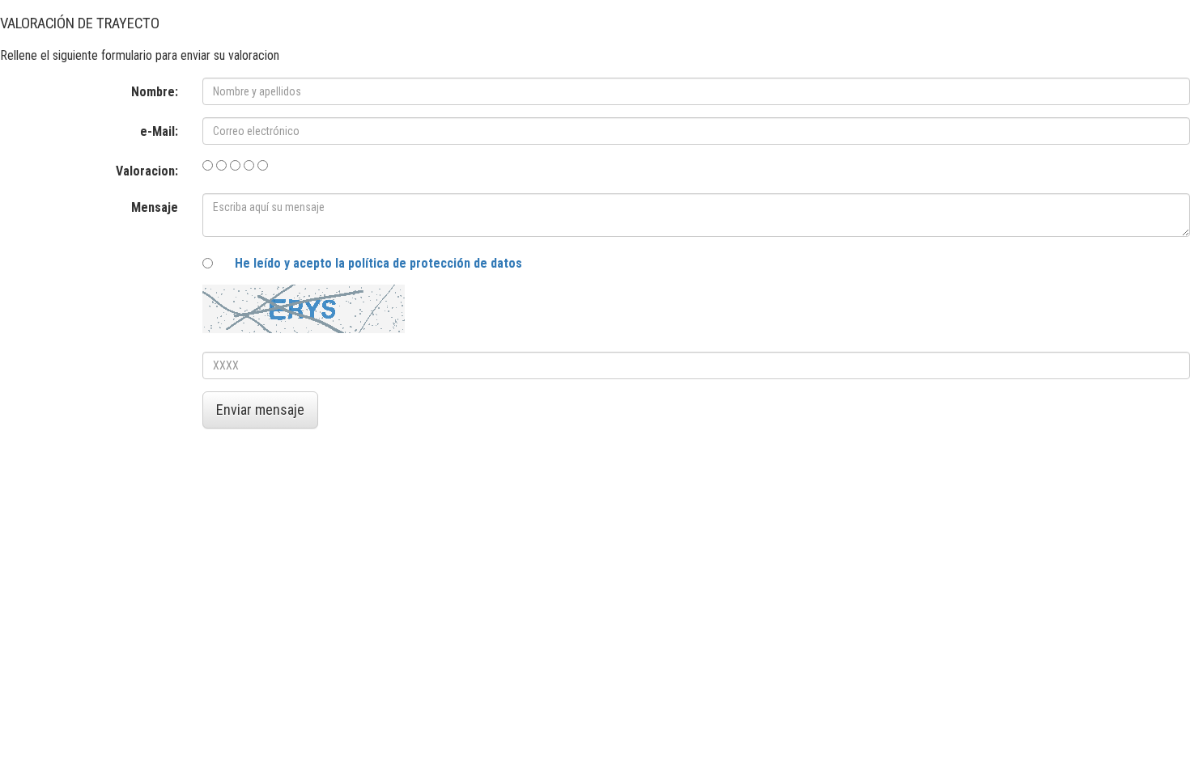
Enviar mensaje (260, 409)
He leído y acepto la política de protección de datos (378, 263)
